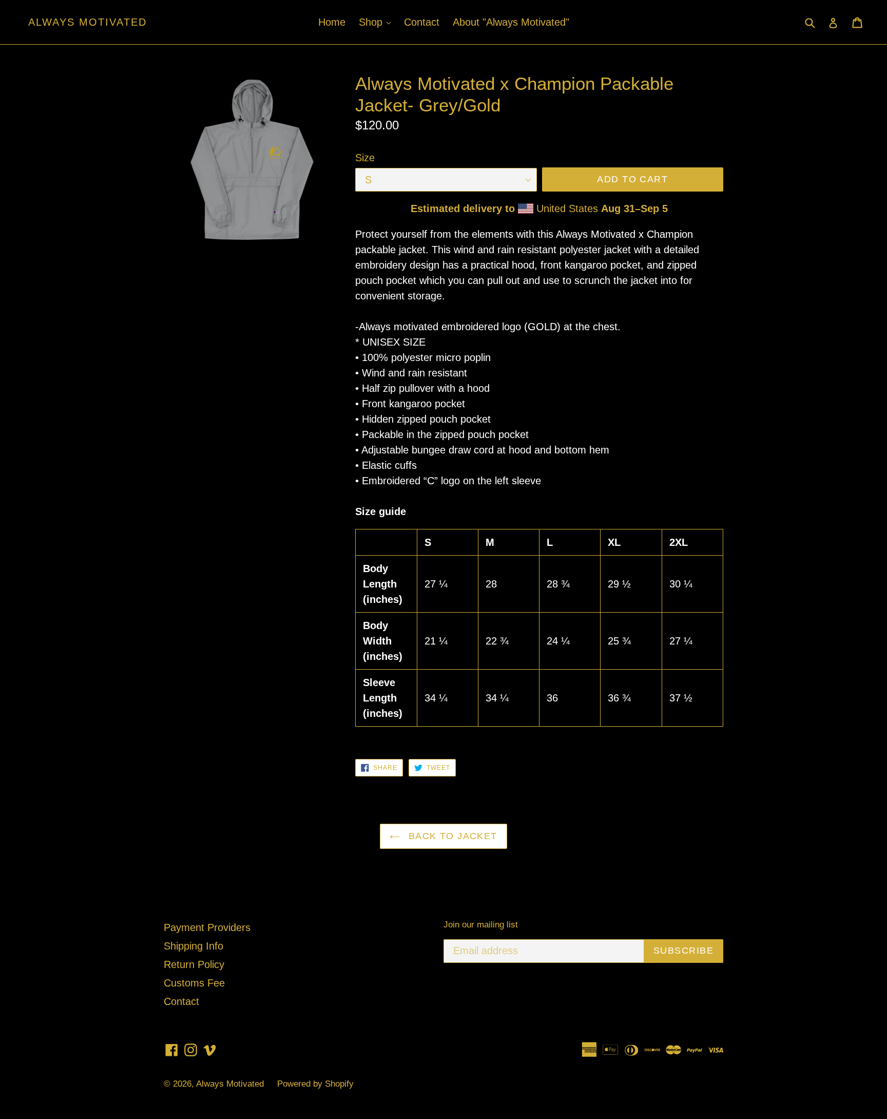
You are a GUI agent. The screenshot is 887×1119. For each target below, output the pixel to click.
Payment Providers (207, 927)
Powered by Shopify (315, 1084)
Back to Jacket (451, 836)
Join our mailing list (481, 925)
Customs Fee (194, 983)
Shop (377, 22)
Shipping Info (193, 946)
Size (365, 157)
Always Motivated (87, 22)
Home (331, 22)
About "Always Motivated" (511, 22)
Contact (421, 22)
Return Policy (194, 964)
